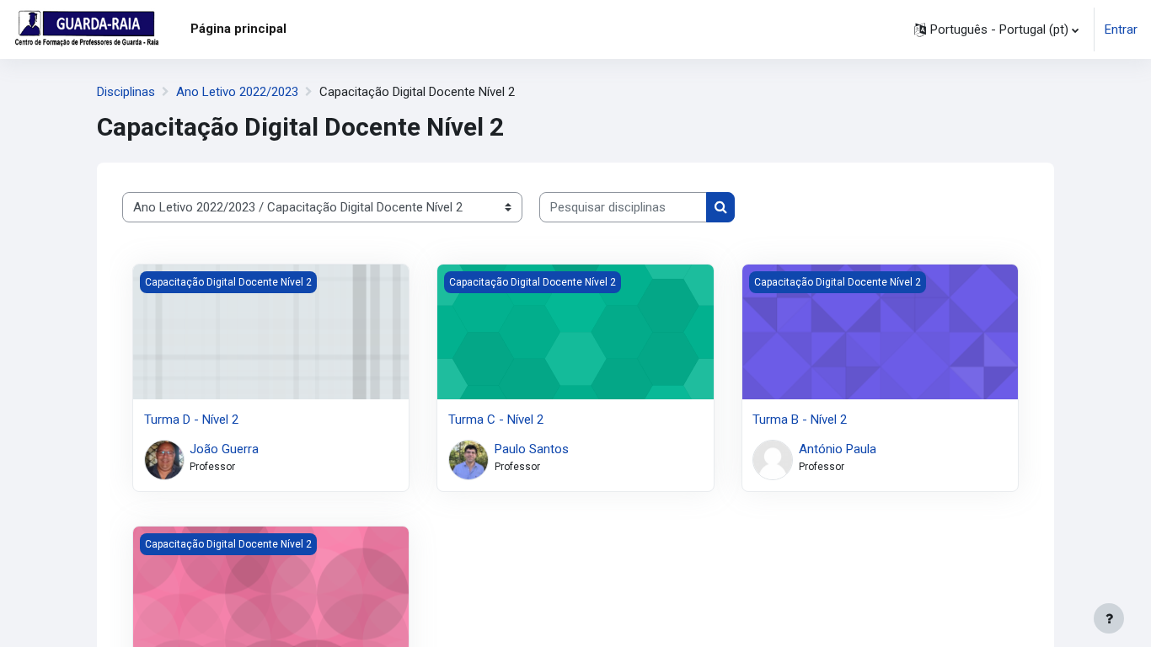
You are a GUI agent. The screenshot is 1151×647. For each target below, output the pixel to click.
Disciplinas (126, 91)
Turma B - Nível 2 (799, 419)
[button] (996, 29)
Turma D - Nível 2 (191, 419)
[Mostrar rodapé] (1109, 618)
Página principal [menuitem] (238, 28)
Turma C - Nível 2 (495, 419)
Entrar (1121, 29)
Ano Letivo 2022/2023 (237, 91)
